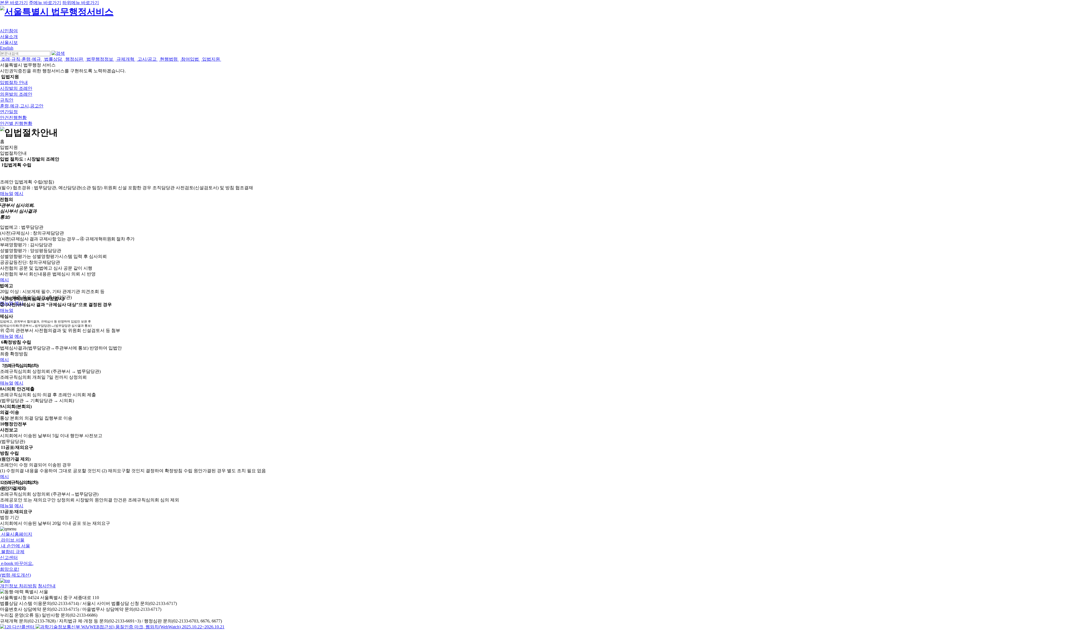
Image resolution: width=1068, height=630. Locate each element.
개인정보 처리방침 (18, 586)
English (6, 48)
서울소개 (9, 36)
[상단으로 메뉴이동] (5, 580)
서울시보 (9, 42)
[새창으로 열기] (18, 626)
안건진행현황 (13, 117)
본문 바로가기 (14, 2)
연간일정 (9, 111)
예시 (18, 193)
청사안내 (47, 586)
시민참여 (9, 30)
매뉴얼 (6, 193)
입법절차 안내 (14, 82)
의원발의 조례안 (16, 94)
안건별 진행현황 (16, 123)
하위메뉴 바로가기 (80, 2)
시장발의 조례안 (16, 88)
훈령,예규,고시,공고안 (21, 106)
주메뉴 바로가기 (45, 2)
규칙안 (6, 100)
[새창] (130, 626)
